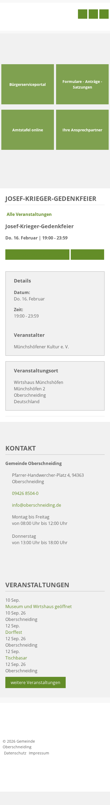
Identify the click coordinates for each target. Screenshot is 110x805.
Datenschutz (15, 753)
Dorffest (13, 632)
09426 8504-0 (25, 493)
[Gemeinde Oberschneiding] (39, 16)
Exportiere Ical (88, 254)
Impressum (39, 753)
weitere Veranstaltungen (35, 682)
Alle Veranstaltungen (29, 214)
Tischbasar (16, 658)
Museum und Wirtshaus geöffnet (38, 606)
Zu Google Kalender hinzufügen (38, 254)
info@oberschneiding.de (36, 505)
